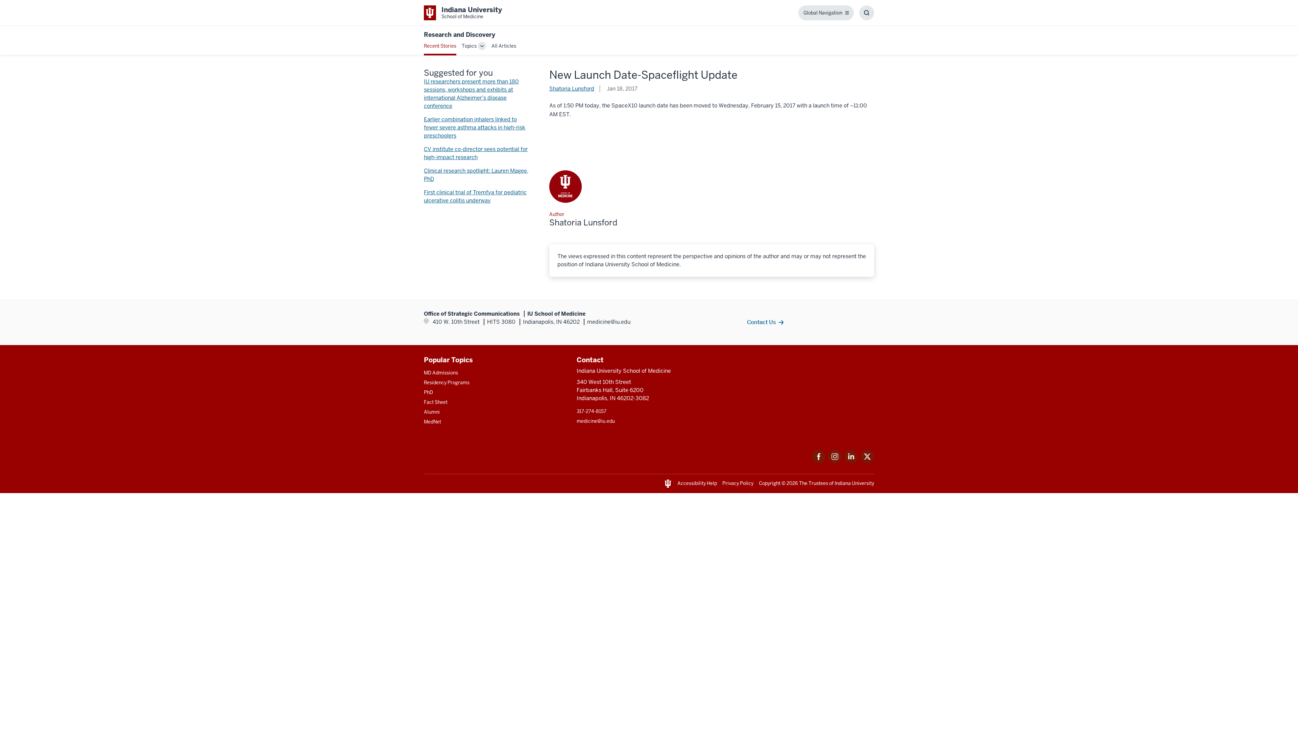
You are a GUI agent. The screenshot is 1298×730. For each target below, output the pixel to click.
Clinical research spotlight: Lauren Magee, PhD (476, 174)
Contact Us (761, 322)
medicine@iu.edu (596, 421)
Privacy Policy (737, 483)
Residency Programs (447, 383)
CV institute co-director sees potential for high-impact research (476, 153)
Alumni (432, 412)
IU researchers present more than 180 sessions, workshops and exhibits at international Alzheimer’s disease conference (471, 94)
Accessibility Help (697, 483)
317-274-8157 (591, 411)
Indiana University (854, 483)
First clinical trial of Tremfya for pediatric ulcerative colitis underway (475, 196)
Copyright (769, 483)
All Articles (503, 46)
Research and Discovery (459, 35)
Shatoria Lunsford (571, 88)
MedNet (432, 422)
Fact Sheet (436, 402)
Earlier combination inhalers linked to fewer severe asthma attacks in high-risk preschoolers (474, 127)
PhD (428, 392)
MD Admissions (441, 373)
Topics (469, 46)
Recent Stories (440, 46)
